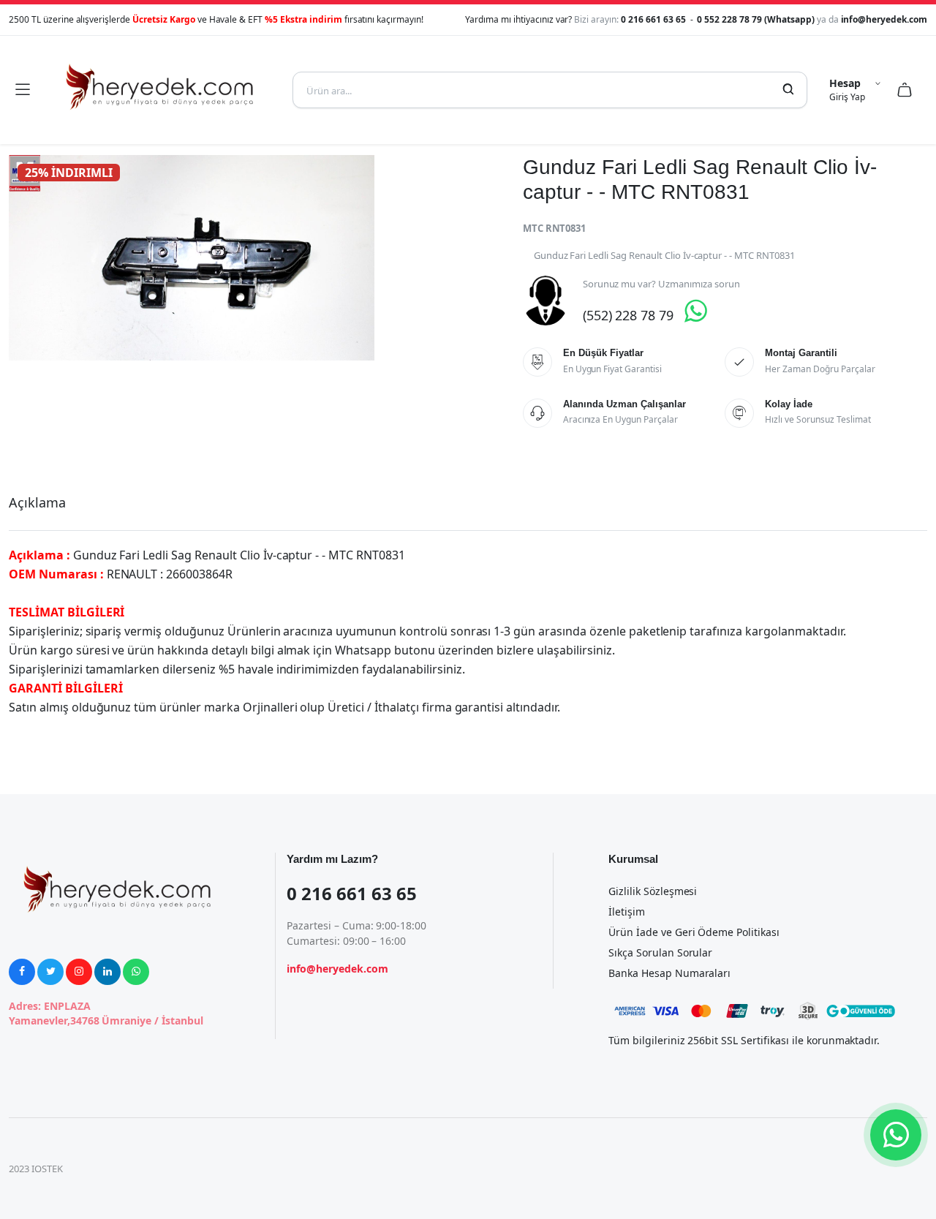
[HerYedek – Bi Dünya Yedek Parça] (161, 89)
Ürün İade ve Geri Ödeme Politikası (694, 932)
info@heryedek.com (884, 19)
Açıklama (37, 502)
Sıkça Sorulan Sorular (660, 952)
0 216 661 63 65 (654, 19)
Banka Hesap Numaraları (669, 973)
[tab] (37, 503)
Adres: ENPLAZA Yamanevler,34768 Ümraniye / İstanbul (106, 1013)
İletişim (626, 911)
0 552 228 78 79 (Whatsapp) (756, 19)
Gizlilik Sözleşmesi (652, 891)
